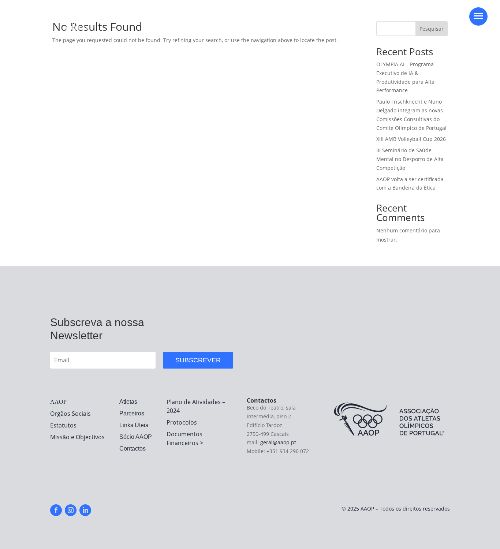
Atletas (128, 402)
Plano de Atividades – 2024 (196, 406)
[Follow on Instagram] (71, 510)
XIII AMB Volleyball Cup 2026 (411, 138)
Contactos (132, 448)
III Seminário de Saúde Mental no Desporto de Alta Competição (410, 159)
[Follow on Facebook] (56, 510)
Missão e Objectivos (77, 437)
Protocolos (182, 422)
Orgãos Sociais (70, 414)
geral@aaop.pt (278, 442)
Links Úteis (133, 425)
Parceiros (131, 413)
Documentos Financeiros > (185, 438)
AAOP (58, 402)
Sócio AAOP (135, 437)
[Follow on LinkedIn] (85, 510)
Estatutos (63, 425)
